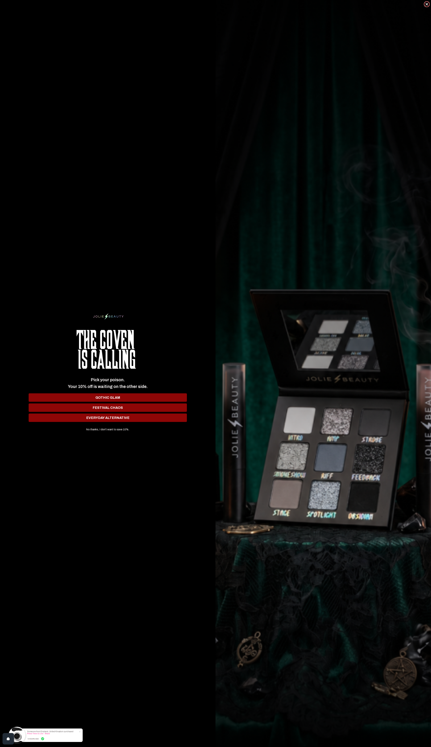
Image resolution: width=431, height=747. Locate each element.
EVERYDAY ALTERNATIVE (107, 418)
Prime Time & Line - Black (38, 733)
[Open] (8, 738)
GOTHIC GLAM (107, 397)
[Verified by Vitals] (42, 738)
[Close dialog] (426, 4)
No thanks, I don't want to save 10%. (107, 429)
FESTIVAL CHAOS (108, 407)
